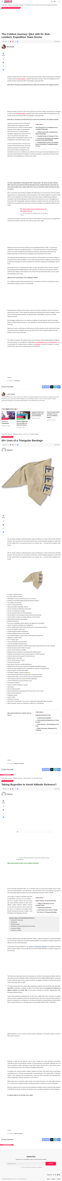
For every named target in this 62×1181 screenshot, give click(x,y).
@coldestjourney (42, 342)
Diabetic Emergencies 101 (43, 715)
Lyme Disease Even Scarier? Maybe (47, 910)
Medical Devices (21, 414)
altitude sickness (18, 1133)
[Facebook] (54, 1175)
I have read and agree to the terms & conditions (31, 1167)
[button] (3, 1)
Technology (20, 418)
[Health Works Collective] (8, 1)
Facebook (37, 344)
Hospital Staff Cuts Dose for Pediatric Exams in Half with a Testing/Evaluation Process (47, 144)
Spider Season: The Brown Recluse (46, 900)
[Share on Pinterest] (13, 41)
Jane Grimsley (10, 46)
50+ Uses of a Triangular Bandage (47, 912)
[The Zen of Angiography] (8, 415)
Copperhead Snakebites (44, 718)
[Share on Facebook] (8, 41)
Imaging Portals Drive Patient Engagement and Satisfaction (38, 413)
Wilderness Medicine (15, 7)
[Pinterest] (58, 1175)
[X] (56, 1175)
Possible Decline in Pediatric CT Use (47, 136)
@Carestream (53, 342)
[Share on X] (10, 41)
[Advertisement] (31, 20)
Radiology (4, 7)
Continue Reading (7, 774)
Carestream (17, 380)
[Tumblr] (59, 1175)
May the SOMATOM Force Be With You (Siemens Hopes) (22, 423)
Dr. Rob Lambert (20, 78)
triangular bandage (19, 763)
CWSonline (10, 450)
